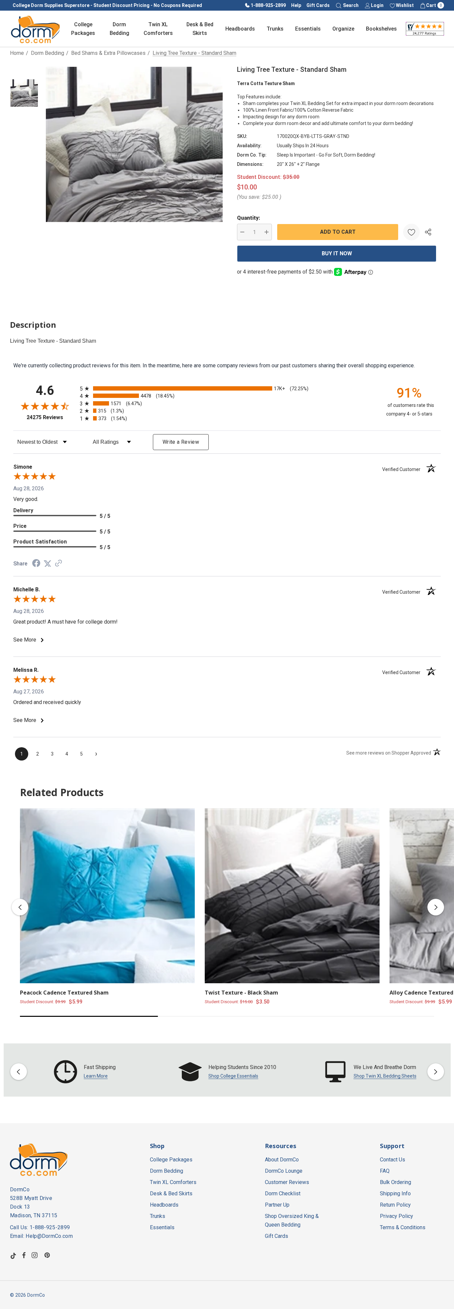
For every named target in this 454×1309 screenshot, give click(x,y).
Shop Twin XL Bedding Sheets (385, 1076)
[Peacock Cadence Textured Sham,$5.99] (107, 895)
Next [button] (435, 907)
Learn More (96, 1076)
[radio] (227, 388)
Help (296, 5)
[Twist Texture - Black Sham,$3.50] (292, 895)
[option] (85, 1071)
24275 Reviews (51, 417)
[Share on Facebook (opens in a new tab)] (36, 564)
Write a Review (181, 442)
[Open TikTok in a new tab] (13, 1255)
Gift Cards (318, 5)
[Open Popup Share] (428, 232)
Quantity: (248, 218)
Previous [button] (20, 907)
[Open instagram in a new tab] (36, 1255)
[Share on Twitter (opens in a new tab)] (48, 563)
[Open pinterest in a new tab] (48, 1255)
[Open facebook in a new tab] (24, 1255)
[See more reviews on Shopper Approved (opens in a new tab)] (58, 563)
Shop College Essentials (233, 1076)
